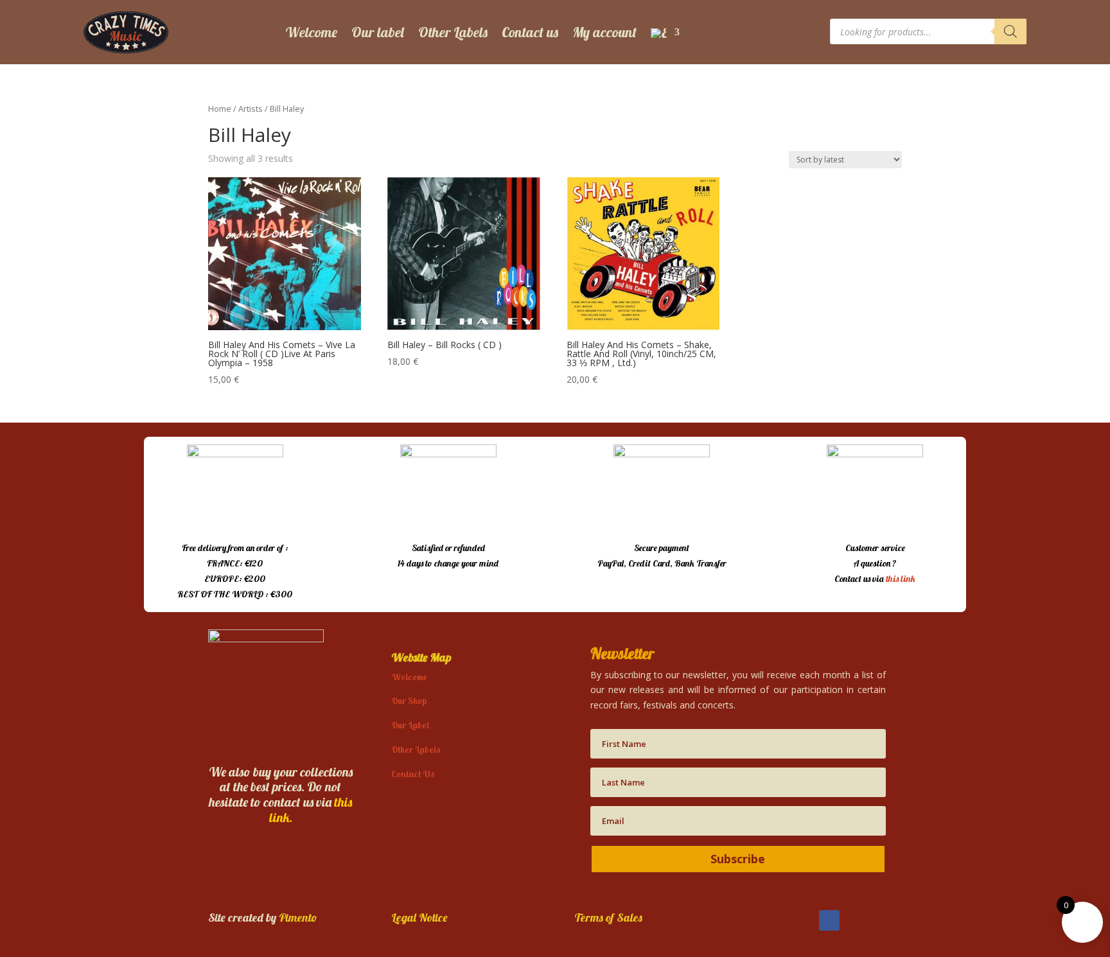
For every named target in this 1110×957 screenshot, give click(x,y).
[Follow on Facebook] (829, 920)
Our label (377, 32)
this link (900, 578)
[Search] (1010, 31)
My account (604, 32)
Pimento (298, 917)
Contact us (530, 32)
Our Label (410, 725)
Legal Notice (419, 917)
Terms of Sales (608, 917)
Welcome (311, 32)
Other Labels (453, 32)
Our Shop (409, 701)
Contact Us (413, 774)
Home (219, 108)
